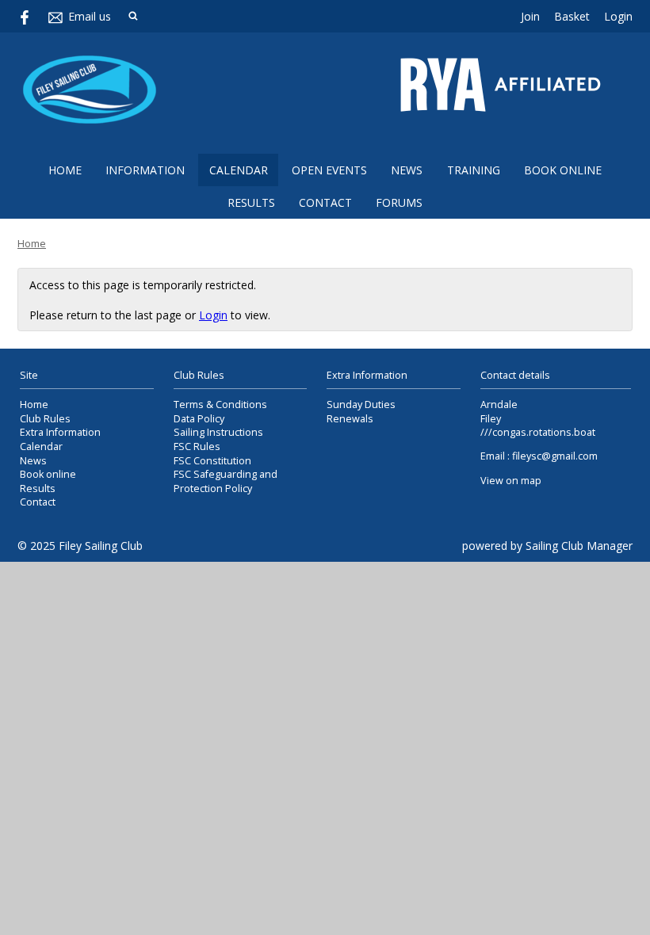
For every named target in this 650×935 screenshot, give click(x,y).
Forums (399, 202)
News (406, 169)
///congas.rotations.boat (537, 432)
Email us (89, 16)
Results (251, 202)
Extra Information (60, 432)
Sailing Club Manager (579, 545)
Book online (563, 169)
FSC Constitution (212, 461)
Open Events (329, 169)
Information (145, 169)
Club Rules (45, 419)
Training (473, 169)
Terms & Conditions (220, 404)
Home (65, 169)
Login (618, 16)
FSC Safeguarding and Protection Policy (225, 481)
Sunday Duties (361, 404)
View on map (510, 480)
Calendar (238, 169)
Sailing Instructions (218, 432)
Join (530, 16)
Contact (325, 202)
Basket (572, 16)
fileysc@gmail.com (555, 456)
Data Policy (199, 419)
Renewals (350, 419)
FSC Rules (197, 446)
